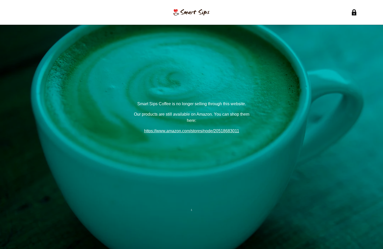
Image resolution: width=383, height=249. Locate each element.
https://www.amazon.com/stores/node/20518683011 (191, 131)
